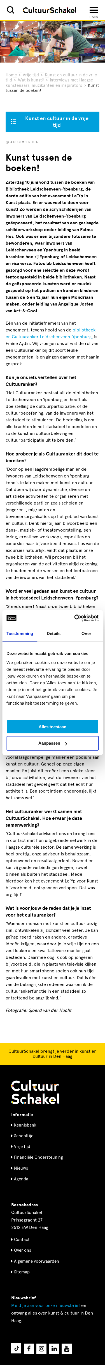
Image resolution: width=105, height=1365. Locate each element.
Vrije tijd (31, 75)
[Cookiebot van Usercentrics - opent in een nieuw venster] (75, 618)
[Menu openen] (94, 10)
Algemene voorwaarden (36, 1261)
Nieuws (21, 1168)
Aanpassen (49, 743)
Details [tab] (53, 633)
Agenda (21, 1179)
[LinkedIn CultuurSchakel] (54, 1349)
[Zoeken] (10, 10)
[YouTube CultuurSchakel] (67, 1349)
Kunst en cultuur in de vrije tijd (56, 121)
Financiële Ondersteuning (38, 1157)
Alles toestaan (52, 726)
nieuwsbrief (45, 1305)
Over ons (22, 1250)
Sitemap (22, 1272)
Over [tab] (86, 633)
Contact (22, 1239)
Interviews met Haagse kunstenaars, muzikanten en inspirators (49, 83)
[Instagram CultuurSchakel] (41, 1349)
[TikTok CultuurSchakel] (16, 1348)
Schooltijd (24, 1135)
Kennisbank (25, 1125)
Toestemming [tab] (19, 633)
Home (11, 75)
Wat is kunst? (31, 80)
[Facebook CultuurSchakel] (29, 1349)
